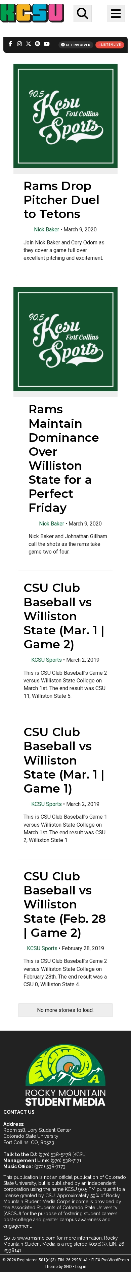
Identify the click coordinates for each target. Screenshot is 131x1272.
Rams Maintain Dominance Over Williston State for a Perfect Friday (64, 458)
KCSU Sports (46, 660)
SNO (68, 1266)
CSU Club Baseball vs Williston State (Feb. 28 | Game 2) (65, 904)
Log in (80, 1266)
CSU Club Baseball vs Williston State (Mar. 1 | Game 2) (64, 616)
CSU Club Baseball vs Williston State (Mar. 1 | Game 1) (64, 760)
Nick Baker (46, 229)
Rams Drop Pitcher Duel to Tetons (61, 200)
